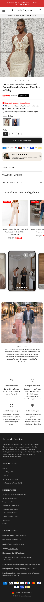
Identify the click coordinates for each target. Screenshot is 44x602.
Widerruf (5, 524)
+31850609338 (13, 549)
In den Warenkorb (22, 140)
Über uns (5, 475)
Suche (4, 468)
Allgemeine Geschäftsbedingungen (14, 494)
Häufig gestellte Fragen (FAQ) (12, 483)
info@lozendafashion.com (15, 544)
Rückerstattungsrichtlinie (10, 505)
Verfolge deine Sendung (10, 479)
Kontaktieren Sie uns (9, 472)
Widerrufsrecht (7, 502)
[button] (3, 156)
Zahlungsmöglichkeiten (10, 516)
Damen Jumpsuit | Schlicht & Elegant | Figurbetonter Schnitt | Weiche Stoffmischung (15, 232)
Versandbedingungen (9, 498)
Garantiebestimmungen (10, 509)
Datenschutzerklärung (9, 513)
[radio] (6, 122)
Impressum (6, 520)
